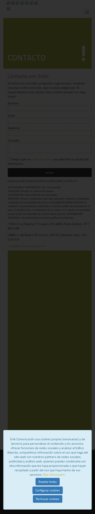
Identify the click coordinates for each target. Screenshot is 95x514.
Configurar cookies (47, 490)
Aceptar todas (47, 481)
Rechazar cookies (47, 499)
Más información (54, 474)
